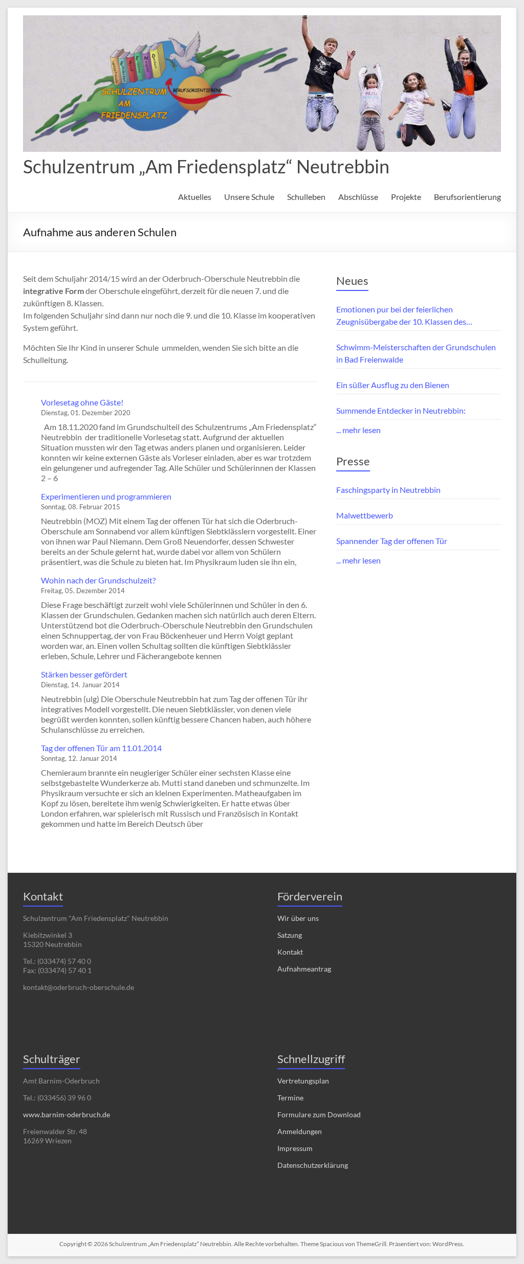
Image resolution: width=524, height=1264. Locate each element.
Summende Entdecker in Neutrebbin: (401, 410)
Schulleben (306, 196)
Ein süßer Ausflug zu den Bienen (392, 385)
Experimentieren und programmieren (106, 496)
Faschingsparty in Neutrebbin (388, 489)
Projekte (406, 196)
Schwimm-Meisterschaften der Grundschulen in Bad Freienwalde (416, 353)
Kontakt (290, 951)
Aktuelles (194, 196)
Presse (353, 461)
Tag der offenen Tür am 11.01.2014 (101, 748)
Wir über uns (298, 918)
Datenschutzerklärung (312, 1165)
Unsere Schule (249, 196)
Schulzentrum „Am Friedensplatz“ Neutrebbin (206, 166)
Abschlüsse (358, 196)
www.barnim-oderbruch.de (66, 1114)
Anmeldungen (299, 1131)
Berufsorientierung (467, 196)
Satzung (289, 935)
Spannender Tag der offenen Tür (391, 541)
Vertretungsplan (303, 1080)
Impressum (295, 1148)
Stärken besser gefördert (84, 674)
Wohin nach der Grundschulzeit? (98, 580)
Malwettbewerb (364, 515)
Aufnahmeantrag (304, 968)
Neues (352, 280)
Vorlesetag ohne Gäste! (82, 402)
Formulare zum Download (319, 1114)
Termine (290, 1097)
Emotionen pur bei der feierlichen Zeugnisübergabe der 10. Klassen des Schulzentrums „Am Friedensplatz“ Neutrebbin (418, 316)
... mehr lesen (358, 430)
